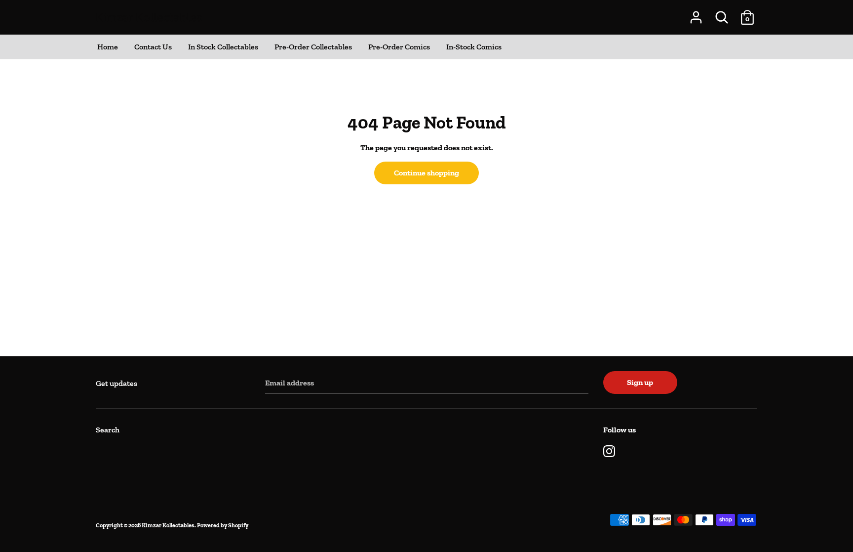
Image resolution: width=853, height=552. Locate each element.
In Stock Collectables (223, 46)
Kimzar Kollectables (149, 17)
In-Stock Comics (474, 46)
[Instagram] (609, 450)
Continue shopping (426, 172)
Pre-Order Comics (399, 46)
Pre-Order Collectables (313, 46)
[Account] (696, 13)
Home (107, 46)
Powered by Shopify (222, 525)
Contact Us (153, 46)
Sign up (640, 382)
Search (107, 429)
